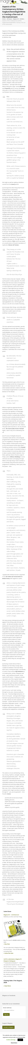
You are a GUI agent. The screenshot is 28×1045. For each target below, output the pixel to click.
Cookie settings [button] (10, 1039)
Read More (14, 1042)
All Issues (9, 19)
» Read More (7, 986)
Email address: (7, 1007)
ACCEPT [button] (20, 1039)
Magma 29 (16, 19)
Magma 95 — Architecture (11, 915)
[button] (25, 1)
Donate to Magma (8, 1027)
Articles (22, 19)
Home (4, 19)
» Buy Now (7, 944)
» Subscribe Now (8, 953)
